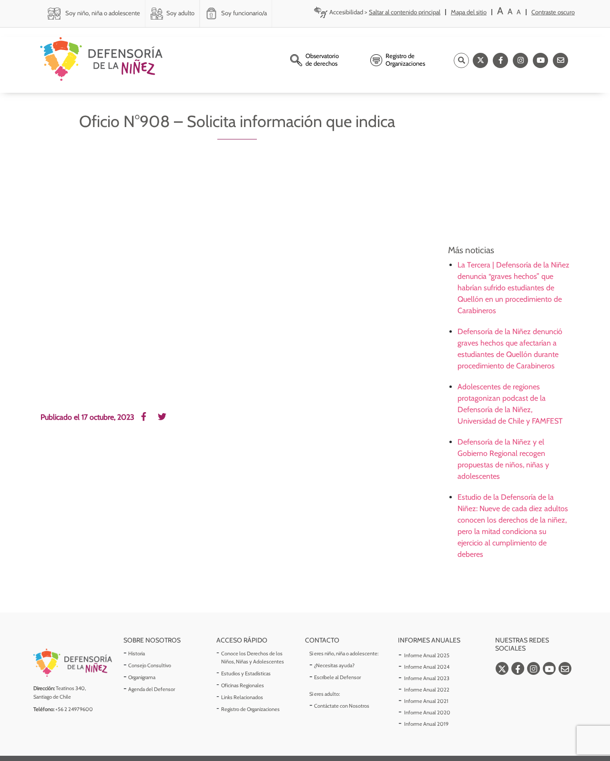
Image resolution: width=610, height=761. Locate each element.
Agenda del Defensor (151, 689)
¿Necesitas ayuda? (334, 665)
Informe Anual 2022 (426, 689)
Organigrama (141, 677)
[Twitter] (480, 60)
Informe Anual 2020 (427, 712)
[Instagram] (520, 60)
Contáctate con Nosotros (341, 705)
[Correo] (560, 60)
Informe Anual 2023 (426, 678)
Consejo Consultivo (149, 665)
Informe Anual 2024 (426, 666)
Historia (136, 653)
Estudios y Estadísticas (246, 673)
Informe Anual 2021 (426, 701)
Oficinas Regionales (242, 685)
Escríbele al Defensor (337, 677)
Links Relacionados (242, 697)
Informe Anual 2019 (426, 724)
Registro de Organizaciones (250, 709)
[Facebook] (500, 60)
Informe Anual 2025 (426, 655)
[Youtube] (540, 60)
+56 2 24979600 (74, 709)
